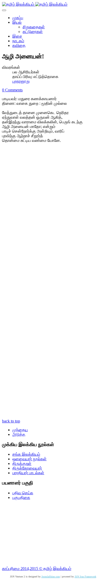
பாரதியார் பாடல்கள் (28, 473)
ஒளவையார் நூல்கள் (29, 459)
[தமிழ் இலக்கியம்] (34, 4)
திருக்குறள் (21, 463)
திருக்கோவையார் (27, 468)
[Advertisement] (53, 533)
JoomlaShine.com (50, 576)
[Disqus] (53, 216)
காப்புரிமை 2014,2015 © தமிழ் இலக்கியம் (36, 568)
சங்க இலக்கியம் (26, 454)
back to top (11, 421)
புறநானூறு (21, 81)
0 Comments (12, 90)
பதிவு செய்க (22, 493)
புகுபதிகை (21, 497)
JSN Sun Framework (85, 576)
